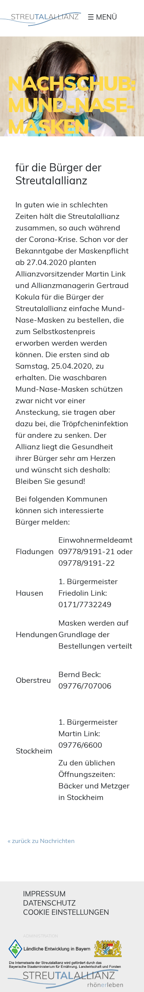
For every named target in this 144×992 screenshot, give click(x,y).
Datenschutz (49, 903)
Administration (40, 936)
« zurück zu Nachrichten (41, 841)
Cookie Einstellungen (66, 912)
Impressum (44, 893)
